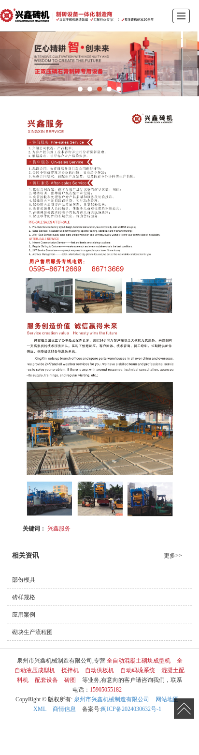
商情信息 (64, 709)
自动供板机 (99, 670)
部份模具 (23, 579)
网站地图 (167, 699)
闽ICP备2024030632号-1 (131, 709)
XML (39, 709)
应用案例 (23, 614)
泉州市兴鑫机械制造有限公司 (111, 699)
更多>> (173, 555)
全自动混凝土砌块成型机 (139, 660)
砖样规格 (23, 597)
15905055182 (106, 689)
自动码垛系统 (137, 670)
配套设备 (46, 680)
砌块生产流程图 (32, 632)
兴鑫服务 (59, 528)
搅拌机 (70, 670)
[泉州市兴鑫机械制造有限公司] (77, 15)
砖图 (70, 680)
